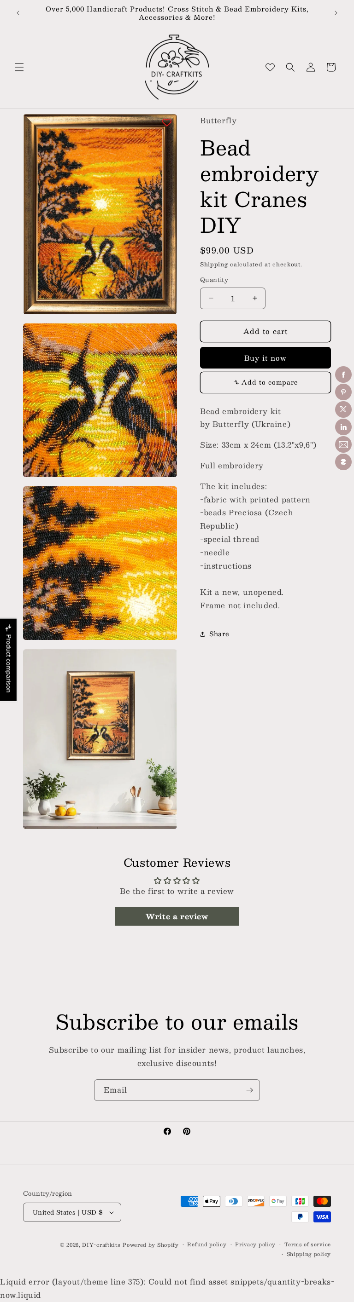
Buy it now (265, 357)
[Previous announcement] (18, 13)
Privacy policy (255, 1244)
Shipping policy (309, 1254)
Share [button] (219, 633)
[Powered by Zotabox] (343, 462)
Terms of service (307, 1244)
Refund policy (206, 1244)
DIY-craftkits (101, 1244)
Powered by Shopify (151, 1244)
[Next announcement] (336, 13)
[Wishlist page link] (270, 67)
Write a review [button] (177, 916)
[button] (19, 67)
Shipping (214, 264)
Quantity (214, 280)
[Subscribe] (249, 1090)
